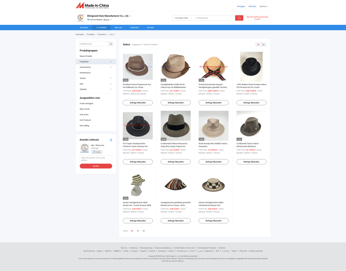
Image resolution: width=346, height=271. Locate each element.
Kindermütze (85, 72)
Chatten (98, 152)
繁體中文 (117, 251)
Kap (81, 83)
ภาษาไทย (225, 251)
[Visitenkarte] (111, 140)
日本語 (126, 251)
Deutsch (152, 251)
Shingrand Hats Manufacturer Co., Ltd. (108, 15)
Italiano (171, 251)
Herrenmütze (85, 67)
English (99, 251)
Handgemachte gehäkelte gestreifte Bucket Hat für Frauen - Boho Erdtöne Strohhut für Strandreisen (176, 205)
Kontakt (150, 27)
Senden (96, 166)
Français (134, 251)
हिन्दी (217, 251)
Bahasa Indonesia (256, 251)
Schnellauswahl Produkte (206, 248)
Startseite (84, 27)
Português (162, 251)
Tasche (83, 78)
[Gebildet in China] (93, 5)
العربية (200, 251)
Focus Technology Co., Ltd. (170, 256)
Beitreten (252, 6)
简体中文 (108, 251)
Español (144, 251)
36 (138, 230)
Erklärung (133, 248)
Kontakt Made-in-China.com (184, 248)
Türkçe (234, 251)
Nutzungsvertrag (146, 248)
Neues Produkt (86, 56)
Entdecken (134, 27)
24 (132, 231)
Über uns (118, 27)
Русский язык (182, 251)
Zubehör (83, 89)
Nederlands (209, 251)
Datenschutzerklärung (163, 248)
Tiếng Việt (243, 251)
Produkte (103, 27)
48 (144, 230)
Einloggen (241, 6)
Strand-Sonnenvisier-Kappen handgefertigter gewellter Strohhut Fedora (213, 87)
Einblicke (222, 248)
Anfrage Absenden (138, 103)
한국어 (192, 251)
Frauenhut (84, 61)
